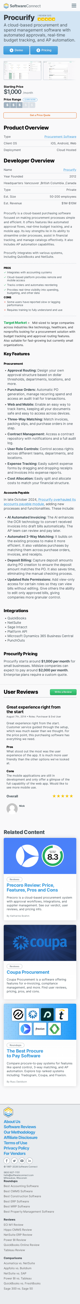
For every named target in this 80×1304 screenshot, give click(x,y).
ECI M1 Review (13, 1224)
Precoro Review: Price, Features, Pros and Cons (32, 887)
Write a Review (63, 692)
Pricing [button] (46, 50)
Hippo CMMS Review (18, 1229)
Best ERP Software (16, 1201)
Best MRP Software (17, 1206)
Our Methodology (19, 1132)
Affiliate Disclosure (20, 1137)
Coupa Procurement (28, 972)
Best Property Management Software (29, 1211)
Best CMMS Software (18, 1191)
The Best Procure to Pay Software (25, 1053)
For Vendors (14, 1153)
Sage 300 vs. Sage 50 (18, 1288)
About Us (12, 1121)
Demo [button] (19, 50)
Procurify (69, 170)
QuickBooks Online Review (21, 1245)
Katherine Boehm (19, 915)
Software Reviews (20, 1126)
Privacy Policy (16, 1148)
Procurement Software (60, 136)
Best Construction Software (22, 1196)
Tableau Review (14, 1250)
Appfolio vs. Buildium (17, 1268)
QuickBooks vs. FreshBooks (22, 1283)
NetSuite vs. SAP (15, 1273)
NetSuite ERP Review (18, 1234)
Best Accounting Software (21, 1186)
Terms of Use (15, 1142)
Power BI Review (15, 1240)
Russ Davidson (18, 1081)
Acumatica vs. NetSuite (19, 1263)
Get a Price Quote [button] (40, 115)
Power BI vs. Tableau (18, 1278)
